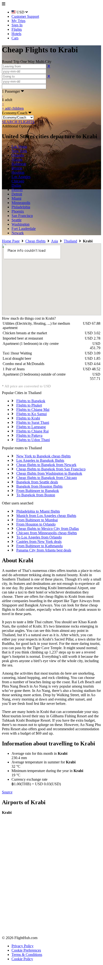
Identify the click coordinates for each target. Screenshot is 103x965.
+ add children (13, 108)
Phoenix (17, 211)
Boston (16, 168)
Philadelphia (20, 207)
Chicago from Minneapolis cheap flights (46, 533)
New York (19, 151)
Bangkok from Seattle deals (37, 482)
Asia (54, 241)
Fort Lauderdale (23, 229)
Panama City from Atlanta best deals (43, 550)
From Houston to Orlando (36, 524)
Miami (16, 198)
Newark (17, 233)
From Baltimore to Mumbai (37, 520)
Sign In (17, 25)
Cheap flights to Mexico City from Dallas (47, 529)
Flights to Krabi (28, 418)
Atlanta (17, 159)
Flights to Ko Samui (31, 414)
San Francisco (22, 216)
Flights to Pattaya (29, 435)
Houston (17, 172)
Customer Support (25, 16)
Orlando (17, 155)
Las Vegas (19, 146)
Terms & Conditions (26, 955)
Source (7, 792)
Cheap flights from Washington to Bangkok (49, 473)
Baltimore (18, 164)
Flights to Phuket (29, 405)
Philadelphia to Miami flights (38, 511)
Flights (16, 29)
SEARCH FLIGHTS (18, 122)
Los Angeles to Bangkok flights (40, 460)
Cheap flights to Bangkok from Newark (46, 465)
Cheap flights (35, 241)
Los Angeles (20, 177)
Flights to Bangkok (30, 401)
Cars (14, 38)
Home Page (11, 241)
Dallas (16, 185)
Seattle (16, 220)
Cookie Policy (22, 959)
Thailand (70, 241)
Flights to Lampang (31, 427)
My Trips (18, 21)
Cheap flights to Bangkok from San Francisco (51, 469)
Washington (20, 224)
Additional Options (18, 126)
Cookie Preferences (26, 950)
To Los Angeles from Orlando (39, 537)
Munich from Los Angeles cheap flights (46, 516)
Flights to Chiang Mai (32, 410)
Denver (17, 190)
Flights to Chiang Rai (32, 431)
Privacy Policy (22, 946)
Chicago (17, 181)
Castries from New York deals (39, 541)
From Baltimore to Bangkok (37, 491)
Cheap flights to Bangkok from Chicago (46, 478)
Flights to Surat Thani (32, 422)
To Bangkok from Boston (35, 495)
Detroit (16, 194)
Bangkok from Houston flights (39, 486)
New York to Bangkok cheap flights (43, 456)
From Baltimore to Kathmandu (39, 546)
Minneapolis (20, 203)
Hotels (16, 34)
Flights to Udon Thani (33, 440)
